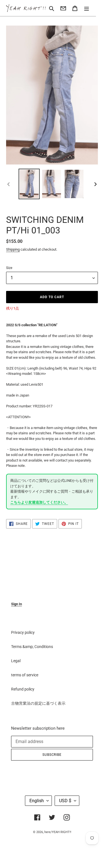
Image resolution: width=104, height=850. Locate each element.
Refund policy (22, 689)
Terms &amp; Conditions (32, 646)
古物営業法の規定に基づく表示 (38, 703)
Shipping (13, 249)
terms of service (24, 675)
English (36, 800)
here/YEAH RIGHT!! (57, 832)
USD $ (65, 800)
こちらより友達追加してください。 (39, 502)
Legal (16, 661)
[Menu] (86, 8)
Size (9, 268)
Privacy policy (23, 632)
